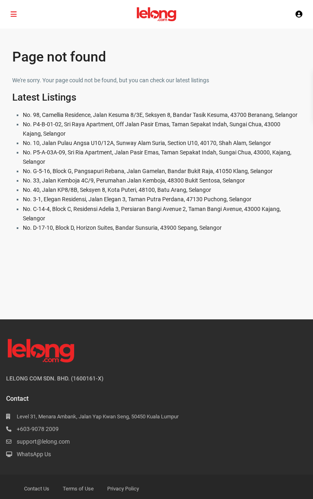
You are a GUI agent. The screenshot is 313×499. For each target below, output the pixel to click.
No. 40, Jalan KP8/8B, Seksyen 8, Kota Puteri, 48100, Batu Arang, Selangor (117, 190)
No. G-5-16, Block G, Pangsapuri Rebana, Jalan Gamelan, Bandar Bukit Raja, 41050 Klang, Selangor (148, 171)
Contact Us (36, 489)
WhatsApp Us (34, 454)
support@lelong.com (43, 441)
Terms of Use (78, 489)
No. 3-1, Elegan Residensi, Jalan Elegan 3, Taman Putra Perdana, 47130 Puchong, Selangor (137, 199)
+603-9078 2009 (38, 429)
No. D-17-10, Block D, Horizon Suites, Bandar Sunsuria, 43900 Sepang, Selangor (122, 227)
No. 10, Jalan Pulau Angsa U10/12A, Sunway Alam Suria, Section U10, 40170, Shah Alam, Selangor (147, 143)
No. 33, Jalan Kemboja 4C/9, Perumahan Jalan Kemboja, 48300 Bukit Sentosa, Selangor (134, 180)
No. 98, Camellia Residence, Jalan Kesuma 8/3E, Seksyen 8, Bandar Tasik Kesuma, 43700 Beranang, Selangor (160, 115)
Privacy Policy (123, 489)
